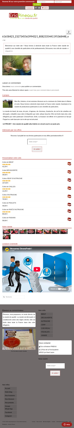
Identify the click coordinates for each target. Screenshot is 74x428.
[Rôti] (6, 236)
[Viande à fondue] (23, 231)
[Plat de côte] (47, 231)
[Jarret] (15, 231)
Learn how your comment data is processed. (44, 90)
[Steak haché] (39, 231)
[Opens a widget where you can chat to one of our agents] (66, 424)
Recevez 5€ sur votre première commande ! (18, 1)
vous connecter (16, 86)
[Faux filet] (31, 231)
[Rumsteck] (55, 231)
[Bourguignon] (64, 231)
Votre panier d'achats (46, 8)
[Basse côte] (6, 231)
